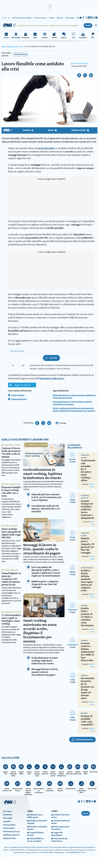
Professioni (54, 25)
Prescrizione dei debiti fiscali (59, 839)
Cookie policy (9, 828)
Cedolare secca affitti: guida (35, 816)
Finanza (32, 25)
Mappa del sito (9, 838)
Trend (4, 18)
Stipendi (60, 18)
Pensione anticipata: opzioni (37, 828)
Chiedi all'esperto (84, 739)
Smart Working (20, 54)
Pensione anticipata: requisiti (37, 822)
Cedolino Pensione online (60, 816)
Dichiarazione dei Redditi (21, 18)
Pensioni (84, 606)
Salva (51, 130)
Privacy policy (9, 825)
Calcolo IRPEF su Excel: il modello (35, 839)
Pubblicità (7, 815)
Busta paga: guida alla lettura (60, 828)
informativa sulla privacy (51, 378)
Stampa (27, 130)
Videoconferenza (19, 399)
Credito (52, 18)
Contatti (6, 821)
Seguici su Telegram (22, 385)
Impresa (42, 25)
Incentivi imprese (40, 18)
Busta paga (69, 18)
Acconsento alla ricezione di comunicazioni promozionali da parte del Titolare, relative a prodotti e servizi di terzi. (61, 367)
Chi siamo (7, 811)
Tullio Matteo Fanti (80, 63)
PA (63, 25)
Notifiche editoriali (11, 835)
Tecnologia (71, 25)
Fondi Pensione (87, 568)
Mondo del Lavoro (38, 445)
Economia (21, 25)
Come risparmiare (12, 484)
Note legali (7, 818)
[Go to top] (83, 848)
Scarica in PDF (78, 130)
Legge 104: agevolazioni (57, 833)
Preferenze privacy (11, 831)
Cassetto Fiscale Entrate (35, 833)
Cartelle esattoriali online (60, 822)
